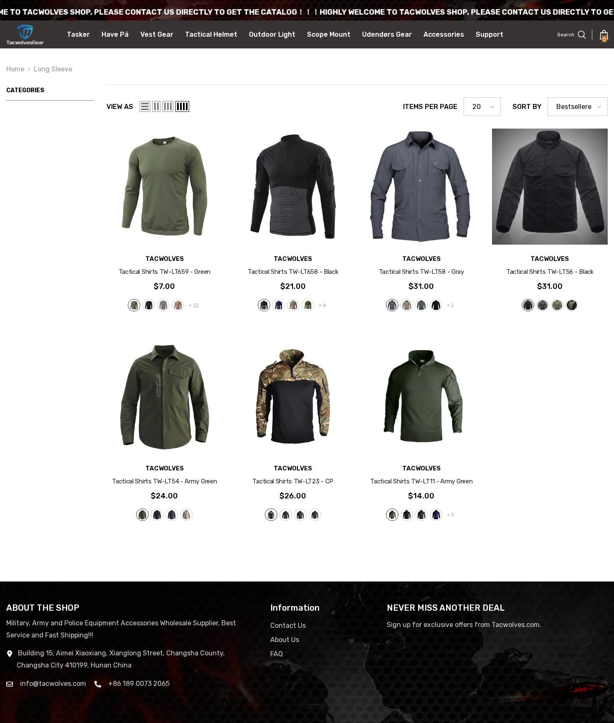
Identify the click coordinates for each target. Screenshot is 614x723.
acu (163, 305)
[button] (145, 106)
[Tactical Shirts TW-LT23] (293, 397)
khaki (178, 305)
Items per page (430, 107)
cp (293, 305)
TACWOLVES (164, 259)
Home (15, 69)
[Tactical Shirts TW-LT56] (550, 187)
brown (572, 305)
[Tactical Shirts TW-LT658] (293, 187)
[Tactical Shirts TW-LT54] (165, 397)
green (134, 305)
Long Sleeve (53, 69)
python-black (300, 514)
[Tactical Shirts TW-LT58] (421, 187)
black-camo (315, 514)
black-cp (407, 514)
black (148, 305)
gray (392, 305)
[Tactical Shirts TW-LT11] (421, 397)
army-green (421, 305)
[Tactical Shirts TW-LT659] (165, 187)
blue (278, 305)
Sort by (527, 107)
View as (120, 107)
